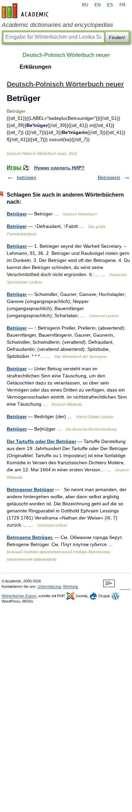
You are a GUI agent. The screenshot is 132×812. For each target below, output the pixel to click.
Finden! (117, 37)
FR (122, 5)
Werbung (70, 586)
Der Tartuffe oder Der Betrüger (41, 441)
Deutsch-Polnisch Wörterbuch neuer (66, 55)
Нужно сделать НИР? (59, 167)
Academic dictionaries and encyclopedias (57, 25)
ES (110, 5)
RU (85, 5)
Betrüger (17, 213)
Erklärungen (35, 67)
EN (97, 5)
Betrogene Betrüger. (30, 537)
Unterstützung (49, 586)
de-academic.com (26, 10)
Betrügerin (109, 177)
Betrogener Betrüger (30, 489)
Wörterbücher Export (19, 596)
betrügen (26, 177)
